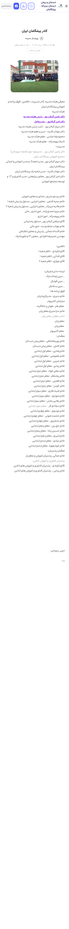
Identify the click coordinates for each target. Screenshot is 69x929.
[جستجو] (31, 6)
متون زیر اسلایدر (34, 50)
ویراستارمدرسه (31, 38)
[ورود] (16, 6)
